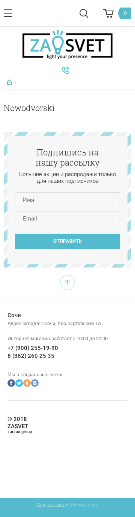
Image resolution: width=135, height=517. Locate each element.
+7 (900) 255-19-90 (33, 348)
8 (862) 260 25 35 (31, 356)
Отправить (67, 241)
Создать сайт (51, 504)
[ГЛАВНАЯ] (9, 82)
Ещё (65, 70)
